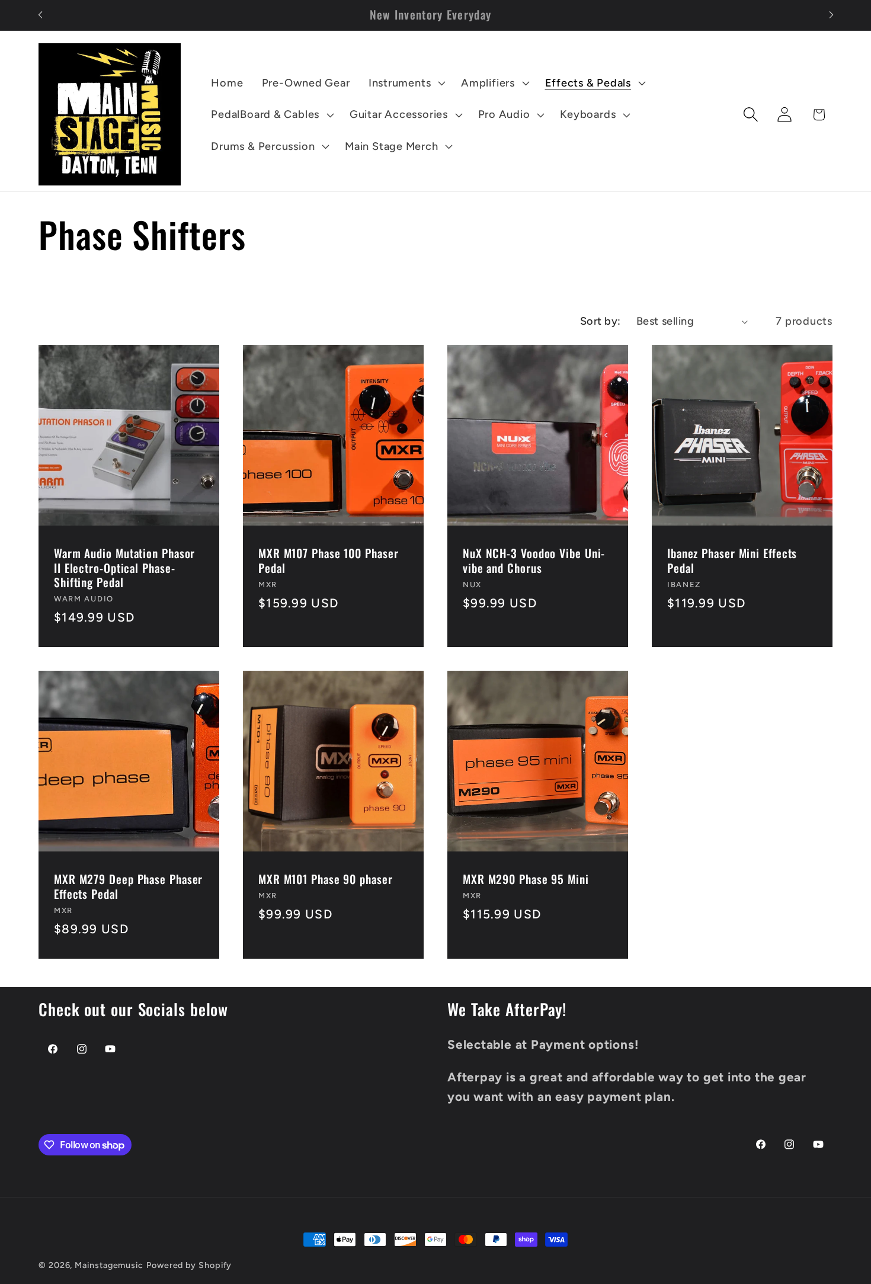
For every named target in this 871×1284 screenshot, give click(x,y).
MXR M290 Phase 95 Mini (526, 880)
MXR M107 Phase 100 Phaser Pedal (328, 560)
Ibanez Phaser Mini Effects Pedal (732, 560)
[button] (405, 83)
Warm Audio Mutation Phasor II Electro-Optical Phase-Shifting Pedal (124, 568)
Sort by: (600, 321)
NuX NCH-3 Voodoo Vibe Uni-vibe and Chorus (534, 560)
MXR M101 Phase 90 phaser (325, 880)
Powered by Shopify (189, 1265)
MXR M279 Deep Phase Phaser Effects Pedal (128, 887)
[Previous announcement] (40, 15)
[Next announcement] (831, 15)
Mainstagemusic (109, 1265)
